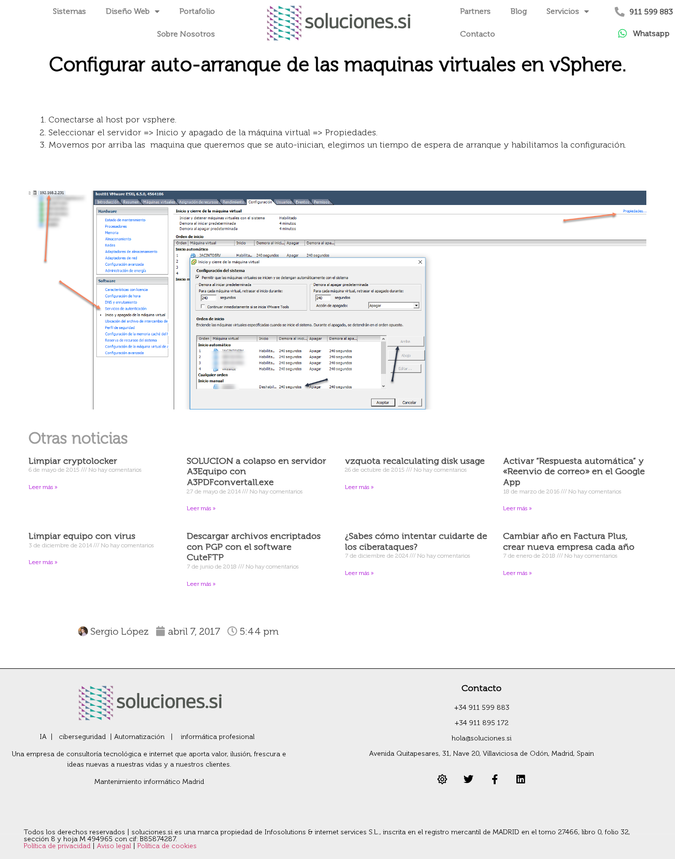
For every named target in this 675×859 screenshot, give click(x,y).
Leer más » (43, 487)
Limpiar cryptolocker (73, 460)
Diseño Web (128, 11)
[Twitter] (468, 779)
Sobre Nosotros (186, 34)
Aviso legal (115, 846)
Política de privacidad (58, 846)
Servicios (563, 11)
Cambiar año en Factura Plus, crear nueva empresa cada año (568, 541)
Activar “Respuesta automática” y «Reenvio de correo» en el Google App (574, 471)
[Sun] (442, 779)
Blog (518, 11)
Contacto (477, 34)
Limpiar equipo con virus (82, 536)
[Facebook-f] (495, 779)
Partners (475, 11)
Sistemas (69, 11)
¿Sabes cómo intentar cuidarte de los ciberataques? (416, 541)
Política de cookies (167, 846)
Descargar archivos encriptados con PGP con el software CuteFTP (254, 547)
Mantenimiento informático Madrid (149, 781)
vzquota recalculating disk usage (415, 460)
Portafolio (197, 11)
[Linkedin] (521, 779)
